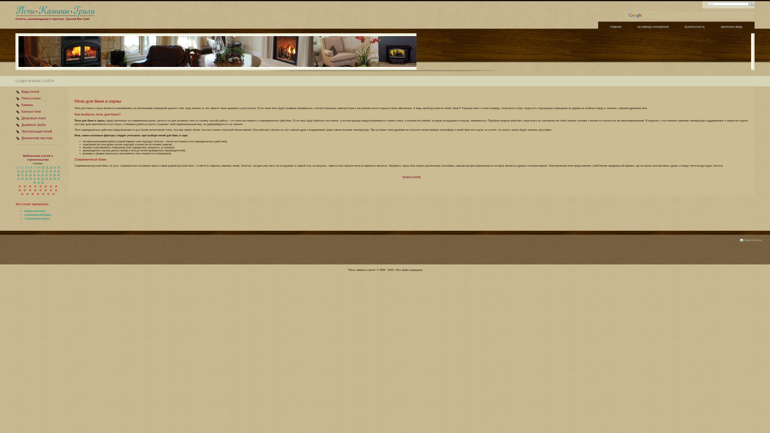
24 (54, 171)
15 (18, 171)
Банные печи (31, 111)
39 (26, 178)
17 (26, 171)
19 (34, 171)
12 (51, 167)
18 (30, 171)
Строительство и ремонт (37, 218)
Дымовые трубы (33, 124)
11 (47, 167)
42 (38, 178)
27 (22, 175)
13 (55, 167)
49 (38, 182)
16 (22, 171)
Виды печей (30, 91)
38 (22, 178)
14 (59, 167)
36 (58, 175)
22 (46, 171)
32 (42, 175)
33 (46, 175)
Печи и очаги (31, 98)
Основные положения (653, 27)
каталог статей (411, 176)
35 (54, 175)
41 (34, 178)
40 (30, 178)
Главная (615, 27)
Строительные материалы (37, 214)
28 (26, 175)
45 (50, 178)
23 (50, 171)
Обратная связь (732, 27)
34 (50, 175)
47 (58, 178)
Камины (27, 105)
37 (18, 178)
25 (58, 171)
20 (38, 171)
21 (42, 171)
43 (42, 178)
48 (34, 182)
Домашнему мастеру (37, 138)
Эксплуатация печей (36, 131)
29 (30, 175)
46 (54, 178)
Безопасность (695, 27)
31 (38, 175)
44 (46, 178)
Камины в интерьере (35, 210)
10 (43, 167)
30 (34, 175)
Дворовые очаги (33, 118)
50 (42, 182)
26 (18, 175)
